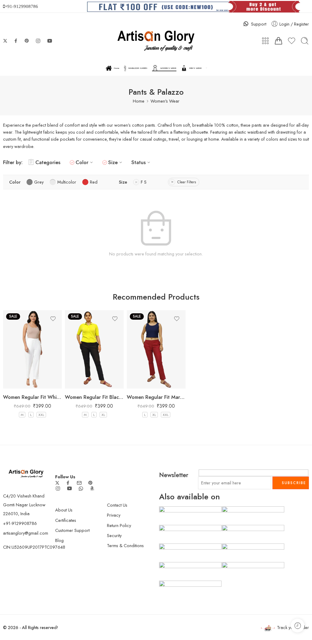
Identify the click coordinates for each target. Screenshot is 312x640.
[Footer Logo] (26, 473)
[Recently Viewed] (297, 625)
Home (116, 68)
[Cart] (278, 41)
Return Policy (119, 525)
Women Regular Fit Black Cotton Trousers (94, 397)
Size (113, 162)
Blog (59, 540)
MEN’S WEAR (195, 68)
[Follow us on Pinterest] (26, 40)
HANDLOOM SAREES (137, 68)
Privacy (113, 515)
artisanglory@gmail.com (25, 533)
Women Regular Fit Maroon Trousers (156, 397)
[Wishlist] (53, 318)
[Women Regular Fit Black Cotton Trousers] (94, 349)
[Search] (304, 41)
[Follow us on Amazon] (92, 488)
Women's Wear (165, 101)
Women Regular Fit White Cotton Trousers (32, 397)
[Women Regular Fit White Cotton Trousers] (32, 349)
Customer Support (72, 530)
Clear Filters (186, 182)
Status (138, 162)
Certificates (65, 520)
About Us (64, 510)
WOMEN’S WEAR (168, 68)
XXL (41, 414)
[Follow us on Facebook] (15, 40)
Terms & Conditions (125, 545)
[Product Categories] (265, 41)
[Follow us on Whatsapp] (80, 488)
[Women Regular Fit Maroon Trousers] (156, 349)
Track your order (293, 627)
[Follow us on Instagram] (38, 41)
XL (103, 414)
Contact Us (117, 505)
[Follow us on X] (5, 41)
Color (82, 162)
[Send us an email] (79, 483)
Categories (47, 162)
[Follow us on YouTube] (49, 41)
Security (114, 535)
